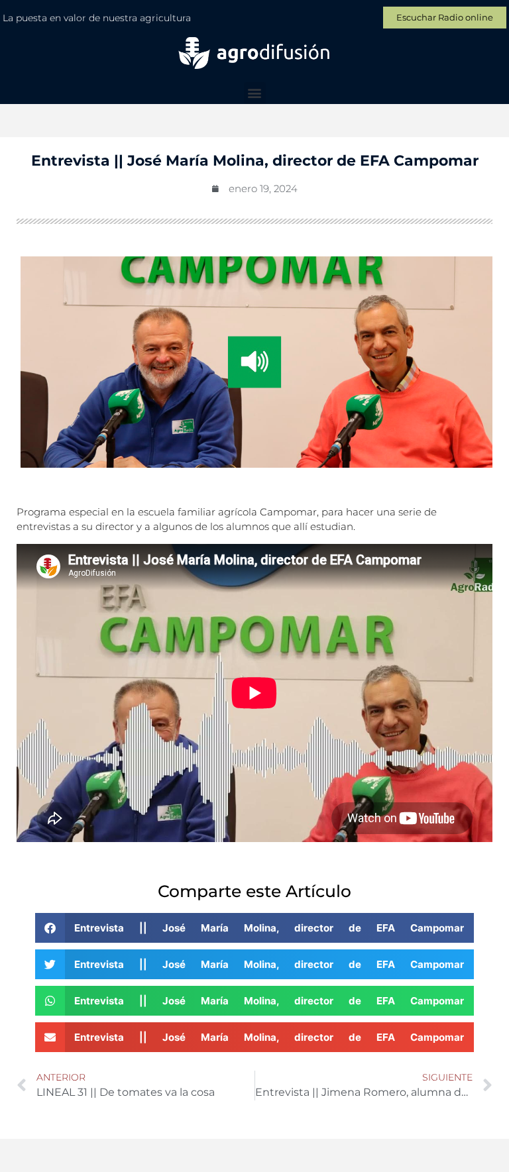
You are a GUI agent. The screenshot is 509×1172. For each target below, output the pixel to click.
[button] (255, 93)
